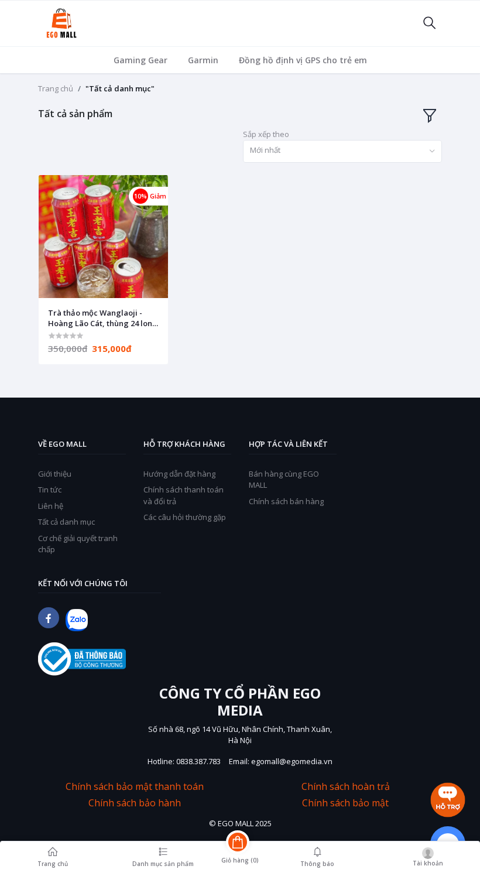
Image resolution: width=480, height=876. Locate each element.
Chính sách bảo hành (134, 803)
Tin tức (49, 489)
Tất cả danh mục (66, 521)
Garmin (203, 60)
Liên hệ (50, 506)
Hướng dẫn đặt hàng (179, 473)
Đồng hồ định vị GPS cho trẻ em (303, 60)
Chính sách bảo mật (345, 803)
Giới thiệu (54, 473)
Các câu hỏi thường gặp (184, 517)
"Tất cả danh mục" (120, 88)
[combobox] (342, 151)
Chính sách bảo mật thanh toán (135, 786)
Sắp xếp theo (266, 134)
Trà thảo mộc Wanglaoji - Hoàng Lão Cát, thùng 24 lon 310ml (100, 317)
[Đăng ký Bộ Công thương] (82, 659)
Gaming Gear (140, 60)
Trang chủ (55, 88)
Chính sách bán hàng (286, 501)
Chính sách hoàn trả (345, 786)
